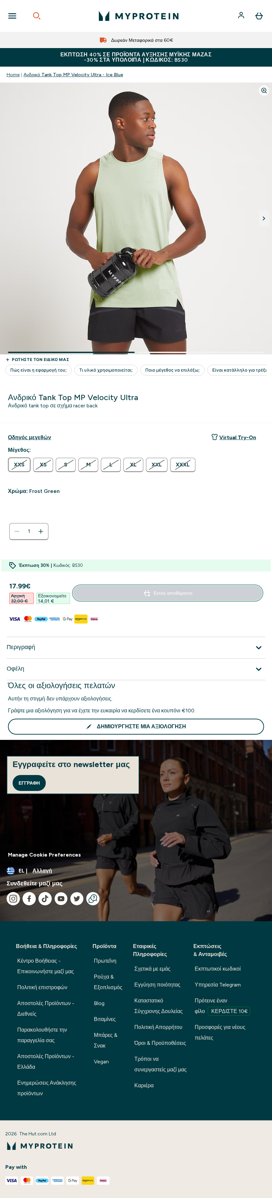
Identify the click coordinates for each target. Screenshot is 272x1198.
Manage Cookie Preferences (44, 855)
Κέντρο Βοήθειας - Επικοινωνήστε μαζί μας (45, 966)
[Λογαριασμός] (242, 16)
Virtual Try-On (237, 437)
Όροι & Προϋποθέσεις (160, 1043)
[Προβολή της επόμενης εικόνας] (264, 218)
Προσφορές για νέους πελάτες (220, 1032)
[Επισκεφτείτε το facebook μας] (29, 898)
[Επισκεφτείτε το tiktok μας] (45, 898)
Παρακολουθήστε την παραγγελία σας (42, 1035)
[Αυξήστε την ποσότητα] (41, 531)
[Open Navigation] (12, 16)
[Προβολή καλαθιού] (259, 16)
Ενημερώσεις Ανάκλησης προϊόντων (46, 1088)
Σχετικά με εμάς (152, 969)
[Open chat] (93, 898)
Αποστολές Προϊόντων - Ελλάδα (45, 1061)
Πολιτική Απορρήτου (158, 1027)
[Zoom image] (264, 90)
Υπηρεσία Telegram (218, 985)
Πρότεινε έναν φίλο (221, 1006)
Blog (99, 1003)
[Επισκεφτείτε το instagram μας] (13, 898)
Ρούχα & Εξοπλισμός (108, 982)
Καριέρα (144, 1085)
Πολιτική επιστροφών (42, 987)
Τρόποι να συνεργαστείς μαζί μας (160, 1064)
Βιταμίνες (105, 1019)
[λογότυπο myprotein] (138, 16)
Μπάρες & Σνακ (105, 1040)
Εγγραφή (29, 783)
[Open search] (36, 16)
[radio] (19, 464)
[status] (29, 531)
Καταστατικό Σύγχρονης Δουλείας (158, 1006)
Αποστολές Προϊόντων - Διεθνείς (45, 1008)
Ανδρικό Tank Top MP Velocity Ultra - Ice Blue (73, 74)
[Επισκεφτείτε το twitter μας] (77, 898)
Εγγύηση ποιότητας (157, 985)
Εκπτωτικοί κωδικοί (218, 969)
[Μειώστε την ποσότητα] (17, 531)
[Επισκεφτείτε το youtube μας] (61, 898)
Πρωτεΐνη (105, 961)
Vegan (101, 1061)
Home (13, 74)
